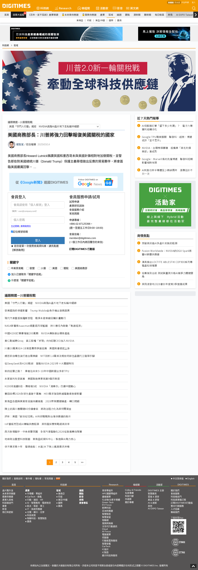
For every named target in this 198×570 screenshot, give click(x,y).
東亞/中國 (100, 20)
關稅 (66, 268)
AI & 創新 (152, 503)
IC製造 (105, 552)
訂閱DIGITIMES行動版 (182, 503)
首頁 (6, 14)
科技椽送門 (7, 503)
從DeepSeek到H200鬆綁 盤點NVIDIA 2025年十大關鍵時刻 (39, 363)
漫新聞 (136, 14)
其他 (150, 506)
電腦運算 (106, 534)
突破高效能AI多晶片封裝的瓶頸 (159, 243)
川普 (43, 268)
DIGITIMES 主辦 (156, 490)
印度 (89, 20)
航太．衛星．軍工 (35, 506)
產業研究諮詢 (76, 205)
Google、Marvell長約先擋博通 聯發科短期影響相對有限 (167, 160)
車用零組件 (107, 490)
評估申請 (185, 2)
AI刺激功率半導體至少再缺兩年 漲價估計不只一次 (167, 171)
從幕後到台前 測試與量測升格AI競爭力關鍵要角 (167, 274)
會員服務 (175, 493)
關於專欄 (129, 502)
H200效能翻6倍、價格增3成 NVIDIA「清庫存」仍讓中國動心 (40, 386)
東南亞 (80, 20)
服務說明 (18, 478)
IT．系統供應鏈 (34, 509)
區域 (110, 14)
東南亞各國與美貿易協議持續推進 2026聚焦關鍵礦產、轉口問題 (42, 401)
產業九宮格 (7, 499)
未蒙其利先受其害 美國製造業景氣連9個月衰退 (32, 378)
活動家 (104, 8)
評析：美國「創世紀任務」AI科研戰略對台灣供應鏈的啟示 (38, 416)
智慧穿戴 (106, 543)
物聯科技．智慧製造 (37, 518)
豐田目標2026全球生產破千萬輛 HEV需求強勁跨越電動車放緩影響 (43, 393)
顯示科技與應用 (109, 555)
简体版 (177, 2)
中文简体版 (178, 478)
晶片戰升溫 (7, 490)
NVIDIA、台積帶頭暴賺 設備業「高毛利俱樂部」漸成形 (166, 149)
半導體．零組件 (34, 493)
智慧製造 (106, 514)
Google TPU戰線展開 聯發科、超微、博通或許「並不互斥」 (167, 138)
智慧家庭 (106, 517)
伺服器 (105, 537)
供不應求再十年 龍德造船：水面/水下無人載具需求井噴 (37, 446)
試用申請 (74, 201)
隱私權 (38, 478)
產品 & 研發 (153, 499)
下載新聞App (177, 517)
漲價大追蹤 (19, 14)
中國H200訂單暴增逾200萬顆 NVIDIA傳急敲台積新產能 (37, 333)
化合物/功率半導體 (111, 499)
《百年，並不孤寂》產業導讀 (43, 14)
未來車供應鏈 (71, 14)
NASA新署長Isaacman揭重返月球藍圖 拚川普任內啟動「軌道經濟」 (44, 325)
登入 (194, 2)
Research (65, 8)
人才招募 (175, 509)
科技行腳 (129, 496)
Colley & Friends (133, 490)
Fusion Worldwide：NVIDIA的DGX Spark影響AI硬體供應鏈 (167, 252)
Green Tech (108, 502)
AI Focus (106, 531)
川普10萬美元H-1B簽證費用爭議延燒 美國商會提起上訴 (37, 348)
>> (82, 462)
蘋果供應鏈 (90, 14)
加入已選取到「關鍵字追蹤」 (27, 274)
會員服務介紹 (76, 209)
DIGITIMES (183, 484)
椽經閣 (86, 8)
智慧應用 (152, 493)
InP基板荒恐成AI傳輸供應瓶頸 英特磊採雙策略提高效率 (37, 424)
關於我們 (6, 478)
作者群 (128, 499)
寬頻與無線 (107, 523)
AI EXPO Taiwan (184, 14)
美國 (54, 268)
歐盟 (32, 268)
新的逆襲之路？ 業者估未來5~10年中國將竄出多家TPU (37, 371)
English (190, 478)
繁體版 (171, 2)
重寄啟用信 (26, 226)
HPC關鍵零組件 (109, 493)
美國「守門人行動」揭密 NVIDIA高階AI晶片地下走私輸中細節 (41, 303)
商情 (170, 14)
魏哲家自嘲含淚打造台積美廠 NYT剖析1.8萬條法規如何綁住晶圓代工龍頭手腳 (50, 356)
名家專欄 (129, 493)
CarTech (106, 546)
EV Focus (107, 505)
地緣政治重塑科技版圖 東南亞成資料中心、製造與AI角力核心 (40, 439)
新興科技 (106, 508)
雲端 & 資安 (153, 496)
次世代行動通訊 (109, 526)
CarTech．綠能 (34, 496)
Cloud (105, 529)
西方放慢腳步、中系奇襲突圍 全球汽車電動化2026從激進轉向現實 (43, 431)
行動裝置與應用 (109, 540)
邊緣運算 (106, 496)
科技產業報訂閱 (178, 499)
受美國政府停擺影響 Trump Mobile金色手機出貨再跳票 (37, 310)
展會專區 (83, 503)
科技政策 (31, 515)
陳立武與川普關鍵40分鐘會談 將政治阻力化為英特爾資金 (38, 409)
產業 (102, 14)
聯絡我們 (175, 512)
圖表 (119, 20)
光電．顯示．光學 (35, 512)
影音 (118, 8)
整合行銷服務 (177, 506)
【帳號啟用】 (18, 250)
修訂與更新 (7, 512)
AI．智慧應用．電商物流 (39, 503)
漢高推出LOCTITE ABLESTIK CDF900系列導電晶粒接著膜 (167, 263)
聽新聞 (147, 14)
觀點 (127, 14)
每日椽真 (159, 14)
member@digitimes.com (82, 238)
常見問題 (74, 213)
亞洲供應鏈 (107, 511)
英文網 (134, 8)
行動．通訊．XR (35, 499)
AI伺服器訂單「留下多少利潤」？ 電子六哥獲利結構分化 (167, 127)
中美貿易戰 (17, 268)
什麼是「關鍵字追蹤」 (23, 280)
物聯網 (105, 520)
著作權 (29, 478)
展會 (4, 506)
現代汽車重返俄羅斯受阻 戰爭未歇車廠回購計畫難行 (35, 318)
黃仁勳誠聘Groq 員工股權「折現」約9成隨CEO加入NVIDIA (39, 340)
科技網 (44, 8)
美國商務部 (81, 268)
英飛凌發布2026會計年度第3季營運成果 (164, 284)
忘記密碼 (15, 226)
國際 (111, 20)
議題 (119, 14)
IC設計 (105, 549)
